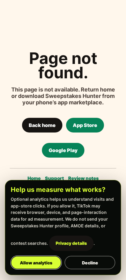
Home (34, 178)
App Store (85, 125)
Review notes (83, 178)
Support (54, 178)
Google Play (63, 150)
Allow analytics (36, 262)
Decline (90, 262)
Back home (42, 125)
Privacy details (71, 243)
